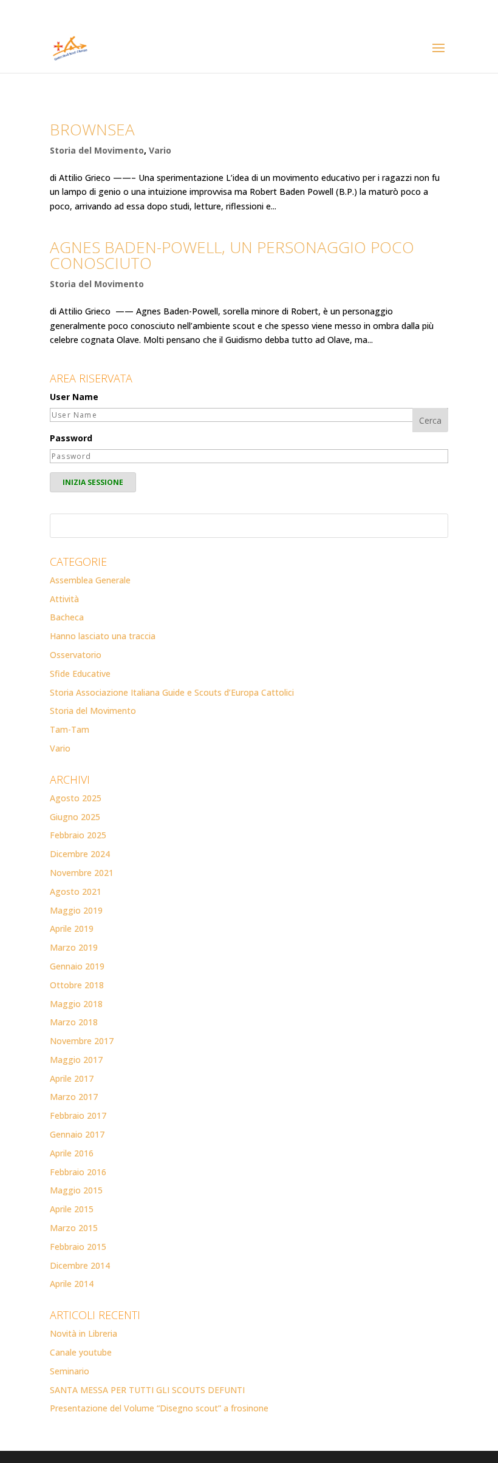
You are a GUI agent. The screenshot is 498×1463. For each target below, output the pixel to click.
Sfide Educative (80, 673)
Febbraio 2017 (78, 1115)
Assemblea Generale (90, 580)
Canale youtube (81, 1352)
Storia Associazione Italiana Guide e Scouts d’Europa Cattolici (172, 692)
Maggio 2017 (76, 1059)
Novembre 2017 (82, 1041)
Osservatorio (75, 654)
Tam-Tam (69, 729)
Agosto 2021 (75, 891)
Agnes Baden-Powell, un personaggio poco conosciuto (232, 255)
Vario (160, 150)
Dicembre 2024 (80, 854)
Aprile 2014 (72, 1283)
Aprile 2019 (72, 928)
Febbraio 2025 (78, 835)
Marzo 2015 (74, 1228)
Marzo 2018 (74, 1022)
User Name (74, 396)
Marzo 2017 (74, 1096)
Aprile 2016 (72, 1153)
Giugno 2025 (75, 817)
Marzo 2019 (74, 947)
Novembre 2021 (82, 872)
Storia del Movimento (97, 150)
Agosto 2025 (75, 798)
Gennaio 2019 (77, 966)
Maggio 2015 (76, 1190)
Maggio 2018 (76, 1004)
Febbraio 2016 (78, 1172)
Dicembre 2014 (80, 1265)
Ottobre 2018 (77, 985)
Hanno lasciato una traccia (102, 636)
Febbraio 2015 (78, 1246)
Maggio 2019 (76, 910)
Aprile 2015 (72, 1209)
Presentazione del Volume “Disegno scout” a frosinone (159, 1408)
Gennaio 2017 (77, 1134)
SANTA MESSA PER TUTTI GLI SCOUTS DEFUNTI (147, 1390)
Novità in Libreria (83, 1333)
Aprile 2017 (72, 1078)
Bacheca (67, 617)
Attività (64, 599)
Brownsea (92, 129)
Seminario (69, 1371)
